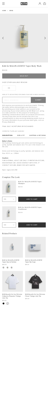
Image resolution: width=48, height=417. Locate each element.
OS (9, 88)
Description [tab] (7, 135)
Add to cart (31, 199)
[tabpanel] (24, 155)
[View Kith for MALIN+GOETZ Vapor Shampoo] (9, 187)
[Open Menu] (3, 3)
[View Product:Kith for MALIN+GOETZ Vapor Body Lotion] (3, 267)
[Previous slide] (3, 38)
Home (4, 10)
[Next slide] (45, 38)
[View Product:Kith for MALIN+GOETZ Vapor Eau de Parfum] (12, 267)
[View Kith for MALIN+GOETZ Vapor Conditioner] (9, 213)
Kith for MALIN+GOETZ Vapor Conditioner (30, 208)
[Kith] (24, 3)
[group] (24, 38)
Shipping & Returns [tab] (37, 135)
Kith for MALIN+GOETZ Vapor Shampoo (30, 182)
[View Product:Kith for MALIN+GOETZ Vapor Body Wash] (7, 267)
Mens (11, 10)
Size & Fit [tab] (21, 135)
